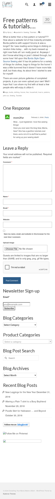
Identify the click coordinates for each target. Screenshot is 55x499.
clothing (17, 92)
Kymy (9, 32)
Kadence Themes (9, 494)
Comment (7, 162)
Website (6, 219)
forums (22, 92)
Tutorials (33, 32)
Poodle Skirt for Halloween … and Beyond (25, 410)
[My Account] (34, 4)
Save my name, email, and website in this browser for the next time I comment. (27, 235)
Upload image (8, 242)
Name (6, 196)
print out (6, 96)
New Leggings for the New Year (20, 392)
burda (11, 92)
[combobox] (27, 341)
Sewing (26, 32)
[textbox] (27, 342)
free (27, 92)
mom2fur (18, 117)
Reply (47, 117)
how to (40, 92)
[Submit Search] (5, 358)
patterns (47, 92)
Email (6, 208)
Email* (6, 296)
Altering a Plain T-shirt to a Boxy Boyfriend (25, 401)
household (33, 92)
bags (6, 92)
